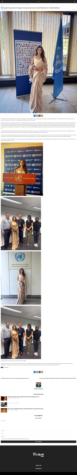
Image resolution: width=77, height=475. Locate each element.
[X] (37, 116)
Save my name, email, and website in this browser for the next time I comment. (15, 438)
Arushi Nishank (6, 367)
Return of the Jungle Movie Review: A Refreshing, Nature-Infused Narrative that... (26, 408)
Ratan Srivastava (4, 9)
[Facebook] (35, 116)
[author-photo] (38, 387)
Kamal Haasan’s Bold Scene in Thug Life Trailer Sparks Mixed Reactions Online (15, 378)
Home (2, 4)
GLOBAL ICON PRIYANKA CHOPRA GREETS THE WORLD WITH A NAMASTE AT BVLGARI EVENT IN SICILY (57, 378)
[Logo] (38, 462)
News (4, 4)
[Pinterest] (39, 116)
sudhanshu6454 (10, 398)
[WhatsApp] (42, 116)
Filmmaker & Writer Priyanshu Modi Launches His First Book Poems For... (24, 396)
